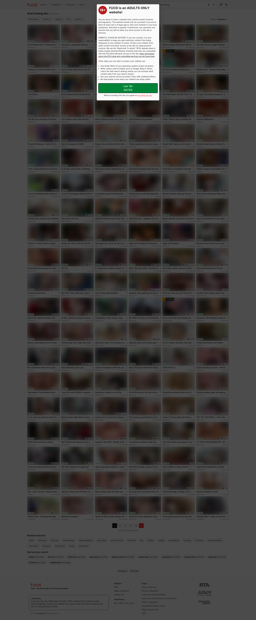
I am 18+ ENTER (128, 88)
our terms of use (144, 95)
